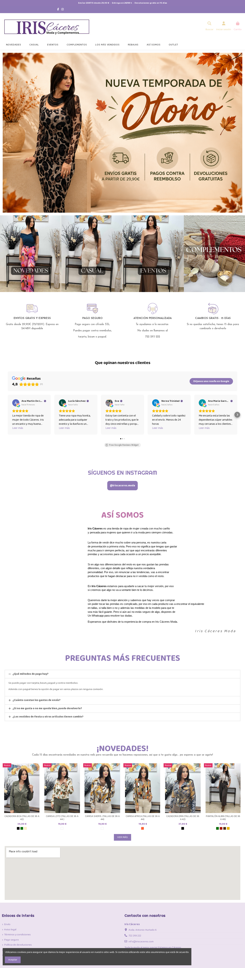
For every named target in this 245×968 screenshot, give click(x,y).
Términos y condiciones (17, 935)
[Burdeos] (221, 828)
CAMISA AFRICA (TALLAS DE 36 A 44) (143, 818)
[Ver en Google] (15, 402)
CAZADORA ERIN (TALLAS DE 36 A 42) (182, 818)
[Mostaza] (228, 828)
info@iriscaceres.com (141, 941)
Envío (7, 924)
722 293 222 (135, 936)
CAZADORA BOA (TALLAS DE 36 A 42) (21, 818)
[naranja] (142, 828)
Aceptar (12, 960)
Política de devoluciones (18, 945)
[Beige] (25, 828)
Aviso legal (10, 930)
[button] (8, 415)
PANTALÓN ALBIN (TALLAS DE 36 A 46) (223, 818)
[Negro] (18, 828)
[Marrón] (224, 828)
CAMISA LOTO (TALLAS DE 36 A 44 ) (62, 818)
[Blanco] (62, 828)
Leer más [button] (17, 428)
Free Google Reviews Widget (124, 445)
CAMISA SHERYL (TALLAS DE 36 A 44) (102, 818)
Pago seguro (11, 940)
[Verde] (21, 828)
